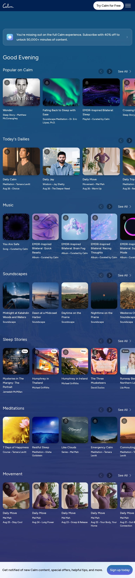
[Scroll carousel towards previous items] (101, 71)
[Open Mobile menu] (128, 5)
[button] (67, 37)
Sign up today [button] (120, 570)
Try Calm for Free (109, 6)
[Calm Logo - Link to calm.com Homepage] (8, 6)
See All (123, 71)
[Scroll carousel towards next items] (109, 71)
